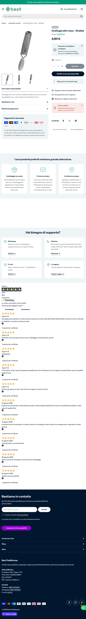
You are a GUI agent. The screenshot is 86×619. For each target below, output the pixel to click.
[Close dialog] (64, 286)
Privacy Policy (43, 341)
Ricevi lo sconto (43, 336)
